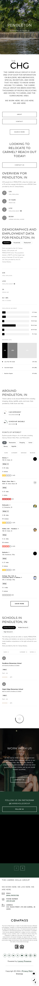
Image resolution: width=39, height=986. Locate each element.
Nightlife (15, 446)
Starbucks (5, 552)
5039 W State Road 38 (9, 483)
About (19, 114)
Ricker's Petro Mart (8, 481)
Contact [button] (19, 121)
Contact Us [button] (19, 165)
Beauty (6, 446)
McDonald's (5, 505)
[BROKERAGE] (30, 955)
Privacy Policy (27, 971)
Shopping (23, 442)
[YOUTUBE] (22, 955)
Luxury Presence (24, 961)
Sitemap (19, 974)
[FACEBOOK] (5, 955)
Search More (19, 132)
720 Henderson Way (8, 554)
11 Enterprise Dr (7, 507)
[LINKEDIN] (13, 955)
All (5, 442)
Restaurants (13, 442)
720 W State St (7, 460)
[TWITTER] (18, 955)
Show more (19, 603)
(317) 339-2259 (10, 901)
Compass (6, 927)
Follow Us (19, 809)
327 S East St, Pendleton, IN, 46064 (10, 665)
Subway (4, 458)
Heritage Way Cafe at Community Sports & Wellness (11, 576)
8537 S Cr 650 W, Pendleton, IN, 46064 (11, 691)
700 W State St (7, 531)
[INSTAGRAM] (9, 955)
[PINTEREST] (26, 955)
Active (31, 442)
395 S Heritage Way (8, 579)
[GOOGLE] (35, 955)
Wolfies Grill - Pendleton (9, 528)
